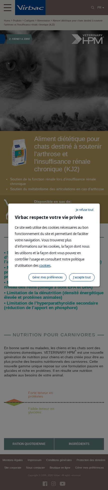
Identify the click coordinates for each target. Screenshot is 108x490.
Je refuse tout (84, 210)
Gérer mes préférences (47, 277)
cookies (44, 265)
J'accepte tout (82, 277)
